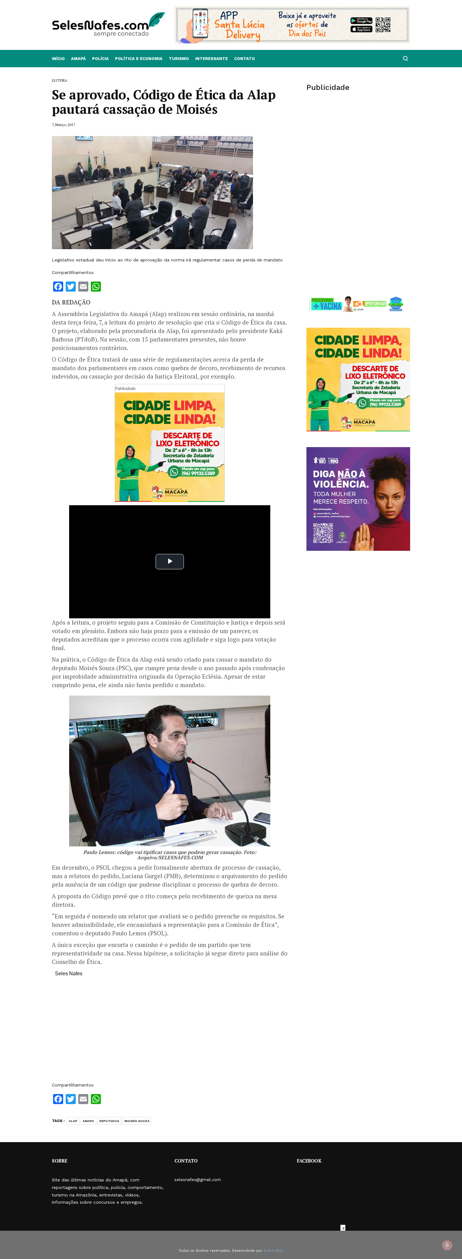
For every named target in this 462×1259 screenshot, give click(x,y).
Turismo (179, 58)
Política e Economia (138, 58)
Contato (244, 58)
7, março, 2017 (63, 124)
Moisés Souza (137, 1121)
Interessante (211, 58)
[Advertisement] (170, 1032)
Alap (73, 1121)
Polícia (100, 58)
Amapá (78, 58)
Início (58, 58)
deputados (109, 1121)
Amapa (88, 1121)
